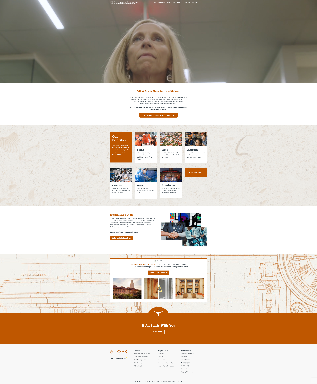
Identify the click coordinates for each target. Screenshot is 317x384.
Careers (160, 357)
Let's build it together (121, 238)
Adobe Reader (138, 366)
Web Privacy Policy (140, 360)
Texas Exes (161, 360)
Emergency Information (141, 357)
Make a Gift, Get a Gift (158, 273)
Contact (187, 2)
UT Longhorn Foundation (166, 363)
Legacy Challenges (187, 372)
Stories (179, 2)
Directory (161, 353)
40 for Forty (185, 366)
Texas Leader (185, 360)
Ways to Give (171, 2)
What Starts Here (160, 2)
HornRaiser (185, 369)
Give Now (195, 2)
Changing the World (187, 353)
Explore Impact (195, 172)
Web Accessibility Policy (142, 353)
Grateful (184, 357)
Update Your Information (166, 366)
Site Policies (138, 363)
